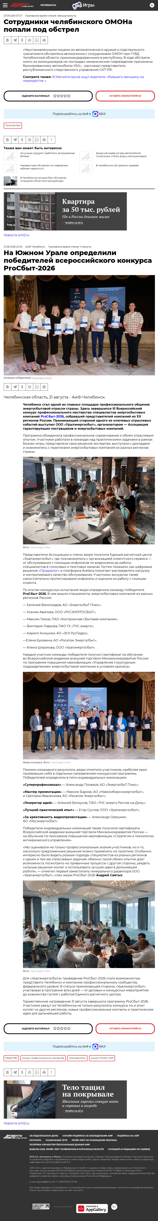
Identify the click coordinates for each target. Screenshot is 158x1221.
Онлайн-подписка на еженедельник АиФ (88, 1136)
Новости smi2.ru (16, 235)
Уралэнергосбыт (41, 377)
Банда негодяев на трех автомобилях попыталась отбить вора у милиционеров (121, 155)
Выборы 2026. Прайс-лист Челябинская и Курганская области (66, 1149)
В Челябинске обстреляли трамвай (117, 165)
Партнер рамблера (63, 1206)
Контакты (35, 1140)
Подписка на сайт (128, 1136)
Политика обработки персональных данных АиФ (59, 1144)
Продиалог (49, 570)
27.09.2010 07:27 (13, 15)
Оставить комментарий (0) (125, 96)
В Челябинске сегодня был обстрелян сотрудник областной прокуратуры (43, 179)
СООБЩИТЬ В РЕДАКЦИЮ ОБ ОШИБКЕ (129, 1149)
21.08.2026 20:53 (13, 246)
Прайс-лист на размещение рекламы (94, 1140)
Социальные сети (56, 1140)
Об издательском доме (43, 1136)
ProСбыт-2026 (52, 416)
